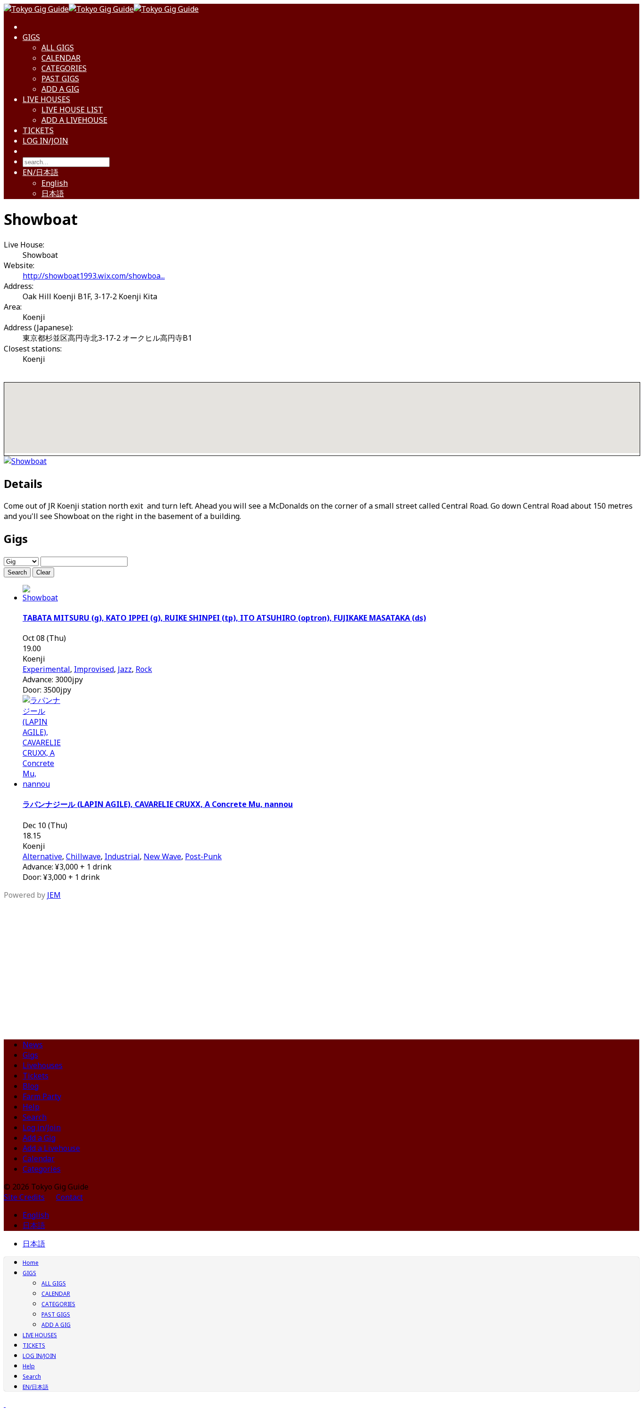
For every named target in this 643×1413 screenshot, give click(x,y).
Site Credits (24, 1197)
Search (17, 572)
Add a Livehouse (51, 1148)
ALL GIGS (57, 47)
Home (31, 1263)
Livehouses (43, 1065)
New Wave (162, 856)
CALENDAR (60, 58)
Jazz (125, 669)
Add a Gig (39, 1138)
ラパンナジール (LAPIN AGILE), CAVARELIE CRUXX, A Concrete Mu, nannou (158, 804)
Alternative (42, 856)
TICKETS (38, 130)
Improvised (94, 669)
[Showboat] (25, 461)
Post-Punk (203, 856)
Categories (42, 1169)
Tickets (35, 1075)
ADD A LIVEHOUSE (74, 120)
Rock (144, 669)
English (54, 183)
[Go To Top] (5, 1404)
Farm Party (42, 1096)
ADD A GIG (60, 89)
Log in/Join (42, 1127)
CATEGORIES (64, 68)
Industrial (122, 856)
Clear (43, 572)
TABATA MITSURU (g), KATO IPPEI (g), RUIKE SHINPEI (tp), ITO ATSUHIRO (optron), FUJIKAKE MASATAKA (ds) (224, 618)
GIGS (31, 37)
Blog (31, 1086)
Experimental (46, 669)
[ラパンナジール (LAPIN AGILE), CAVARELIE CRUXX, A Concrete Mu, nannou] (42, 784)
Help (31, 1107)
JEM (54, 895)
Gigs (30, 1055)
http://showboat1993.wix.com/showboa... (94, 276)
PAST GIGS (60, 78)
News (33, 1044)
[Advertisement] (321, 966)
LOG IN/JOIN (45, 141)
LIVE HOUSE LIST (72, 109)
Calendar (39, 1158)
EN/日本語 (40, 172)
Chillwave (83, 856)
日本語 (52, 193)
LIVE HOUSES (46, 99)
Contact (69, 1197)
